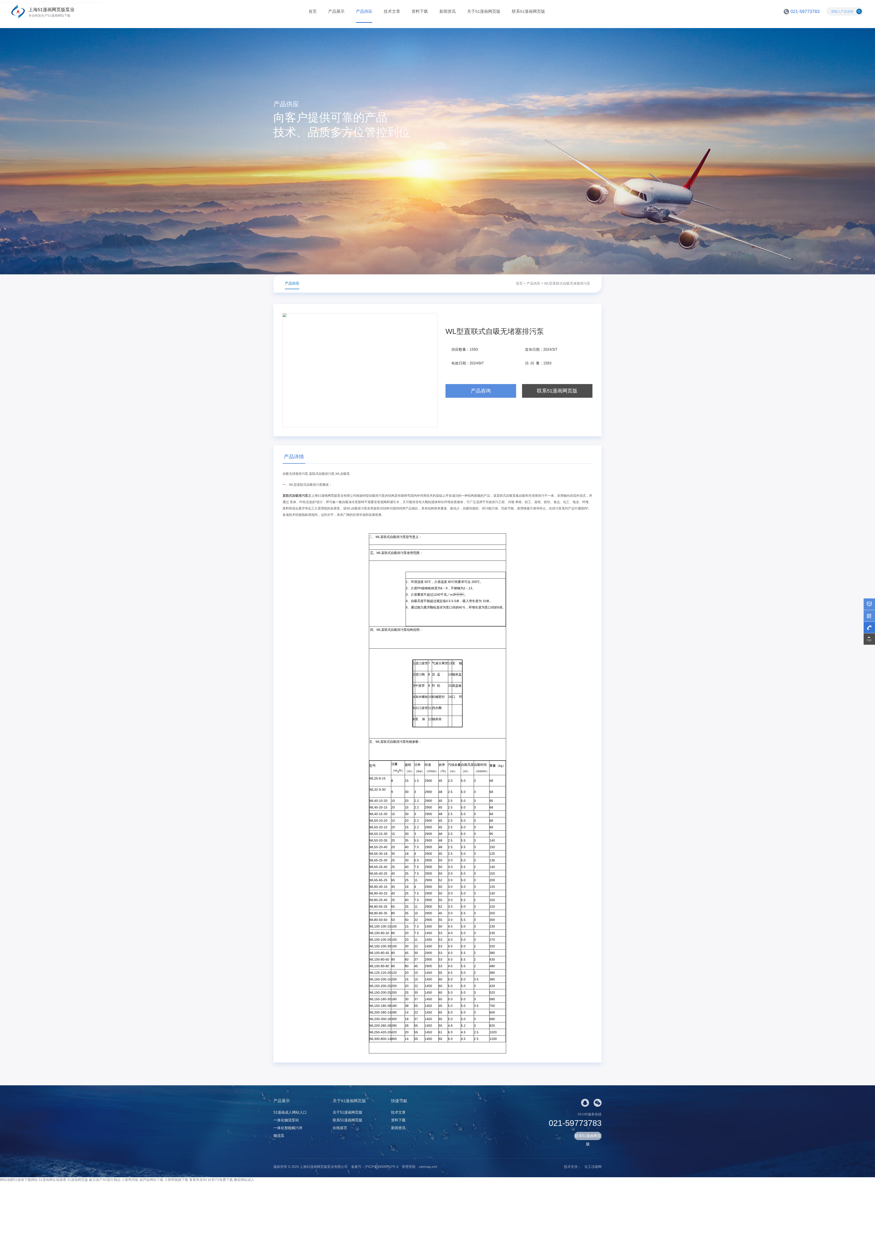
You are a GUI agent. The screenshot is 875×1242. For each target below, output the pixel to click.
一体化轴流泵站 (286, 1120)
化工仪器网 (593, 1167)
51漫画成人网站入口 (290, 1112)
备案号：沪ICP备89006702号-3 (374, 1167)
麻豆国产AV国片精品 (105, 1180)
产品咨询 (481, 391)
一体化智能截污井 (288, 1128)
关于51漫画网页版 (483, 11)
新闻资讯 (447, 11)
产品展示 (336, 11)
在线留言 (340, 1128)
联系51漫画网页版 (528, 11)
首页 (313, 11)
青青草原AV (198, 1180)
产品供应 (364, 11)
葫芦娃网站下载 (151, 1180)
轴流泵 (278, 1136)
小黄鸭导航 (130, 1180)
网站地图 (7, 1180)
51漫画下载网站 (26, 1180)
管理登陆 (408, 1167)
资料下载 (420, 11)
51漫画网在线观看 (52, 1180)
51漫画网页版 (77, 1180)
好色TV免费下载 (220, 1180)
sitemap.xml (428, 1167)
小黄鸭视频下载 (176, 1180)
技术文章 (392, 11)
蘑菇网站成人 (244, 1180)
